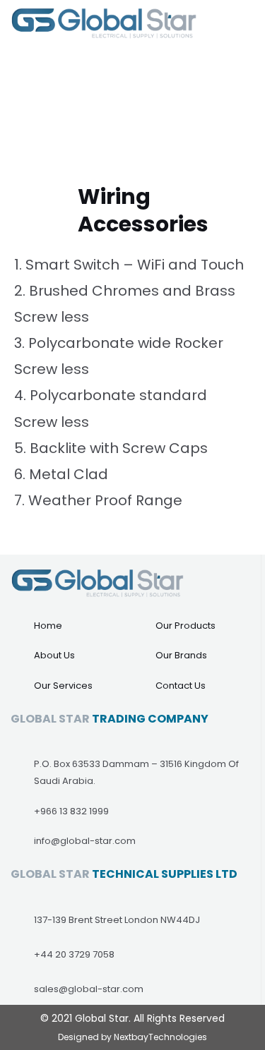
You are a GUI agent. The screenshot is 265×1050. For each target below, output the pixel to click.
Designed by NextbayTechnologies (132, 1037)
